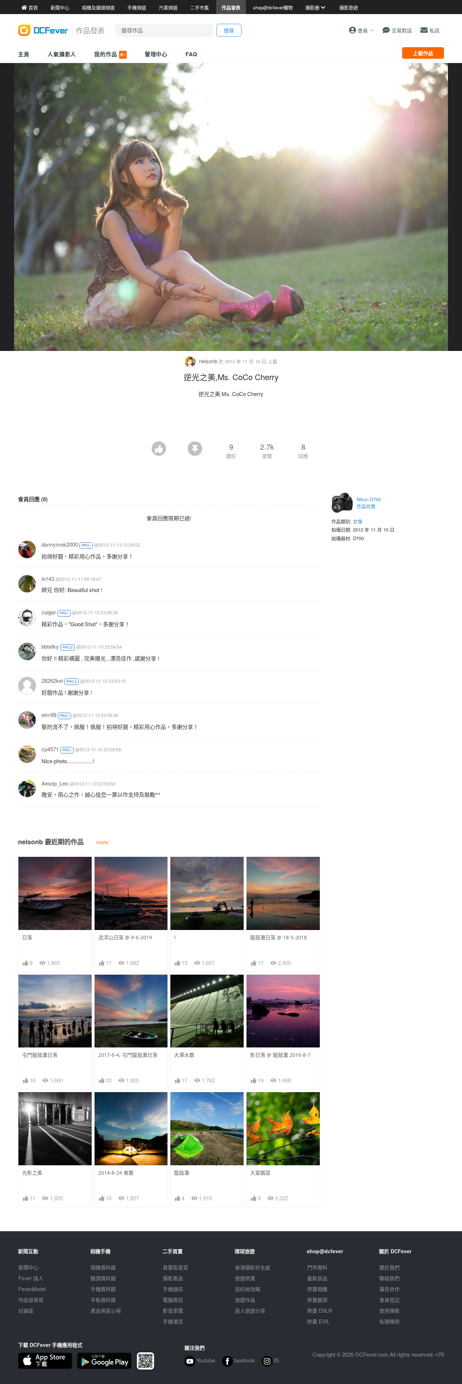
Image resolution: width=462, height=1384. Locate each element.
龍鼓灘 (181, 1172)
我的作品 (109, 54)
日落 (27, 937)
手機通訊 (173, 1288)
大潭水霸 (184, 1054)
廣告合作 (389, 1288)
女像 (357, 521)
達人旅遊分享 (250, 1310)
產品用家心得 (106, 1310)
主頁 (24, 54)
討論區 (26, 1310)
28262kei (52, 680)
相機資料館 (103, 1267)
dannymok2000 (60, 544)
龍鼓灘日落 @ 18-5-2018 (278, 937)
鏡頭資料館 (103, 1278)
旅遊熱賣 (245, 1278)
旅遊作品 (245, 1299)
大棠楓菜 (260, 1172)
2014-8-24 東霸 (116, 1172)
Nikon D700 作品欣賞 (369, 503)
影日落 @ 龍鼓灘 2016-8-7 (280, 1054)
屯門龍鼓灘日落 (39, 1054)
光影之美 (32, 1172)
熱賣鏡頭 (317, 1299)
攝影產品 (173, 1278)
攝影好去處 (252, 1267)
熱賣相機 (317, 1288)
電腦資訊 (173, 1299)
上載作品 (423, 53)
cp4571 (50, 749)
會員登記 (389, 1299)
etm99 (49, 714)
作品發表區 (31, 1299)
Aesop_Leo (55, 783)
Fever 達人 (30, 1278)
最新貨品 (317, 1278)
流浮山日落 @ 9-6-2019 (125, 937)
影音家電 (173, 1310)
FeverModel (32, 1288)
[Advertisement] (231, 421)
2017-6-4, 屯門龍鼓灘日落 (127, 1054)
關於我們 (389, 1267)
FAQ (191, 54)
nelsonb (208, 361)
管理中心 (156, 54)
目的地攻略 (247, 1288)
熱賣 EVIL (318, 1321)
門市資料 (317, 1267)
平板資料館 (103, 1299)
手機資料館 (103, 1288)
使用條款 (389, 1310)
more (102, 842)
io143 (48, 578)
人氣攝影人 (62, 54)
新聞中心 (28, 1267)
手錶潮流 (173, 1321)
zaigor (49, 612)
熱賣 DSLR (319, 1310)
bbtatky (50, 646)
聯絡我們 (389, 1278)
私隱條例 (389, 1321)
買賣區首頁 (175, 1267)
